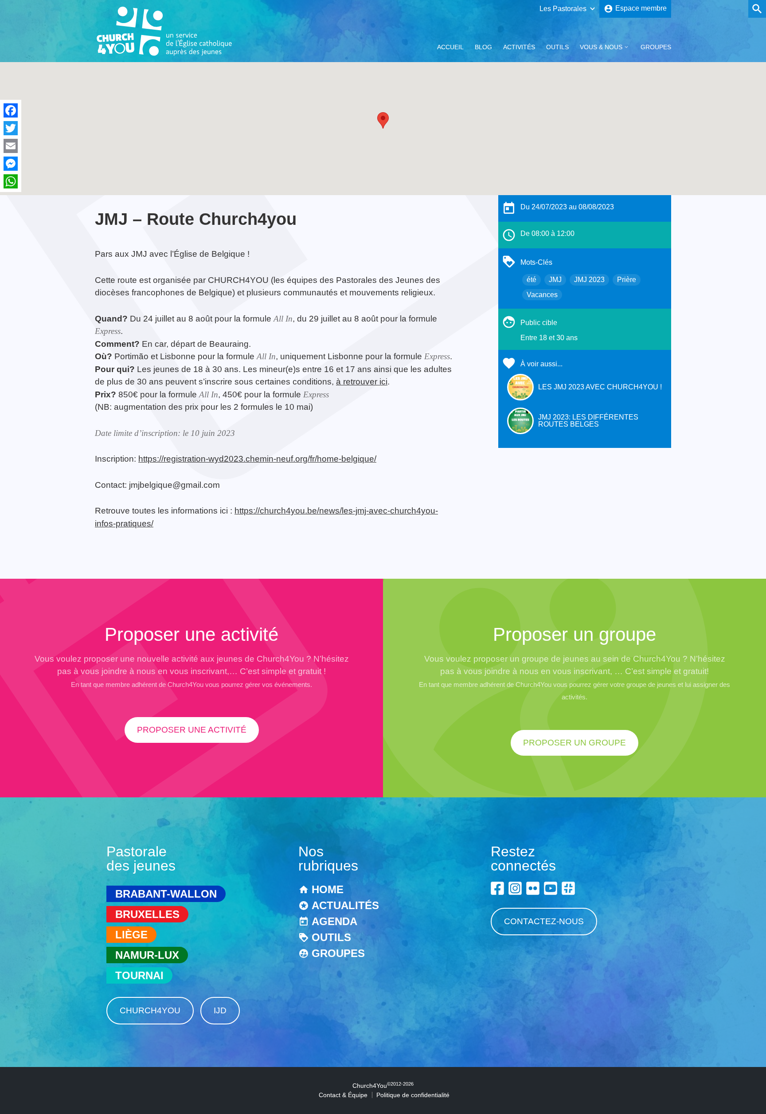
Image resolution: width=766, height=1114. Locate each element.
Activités (519, 47)
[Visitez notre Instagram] (515, 888)
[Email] (11, 146)
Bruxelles (147, 914)
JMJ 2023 (589, 279)
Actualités (345, 905)
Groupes (656, 47)
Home (328, 889)
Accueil (450, 47)
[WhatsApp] (11, 181)
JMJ (555, 279)
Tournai (139, 975)
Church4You (150, 1010)
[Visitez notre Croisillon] (568, 888)
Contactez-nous (544, 921)
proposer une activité (191, 729)
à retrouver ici (361, 381)
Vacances (542, 294)
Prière (626, 279)
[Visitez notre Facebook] (497, 888)
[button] (383, 120)
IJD (220, 1010)
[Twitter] (11, 128)
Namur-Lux (147, 955)
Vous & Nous (601, 47)
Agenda (334, 921)
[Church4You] (164, 54)
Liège (131, 935)
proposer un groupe (574, 742)
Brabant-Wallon (166, 894)
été (531, 279)
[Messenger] (11, 164)
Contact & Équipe (343, 1094)
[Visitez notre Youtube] (550, 888)
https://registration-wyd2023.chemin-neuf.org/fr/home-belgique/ (257, 458)
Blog (483, 47)
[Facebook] (11, 110)
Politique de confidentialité (412, 1094)
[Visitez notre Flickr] (532, 888)
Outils (557, 47)
